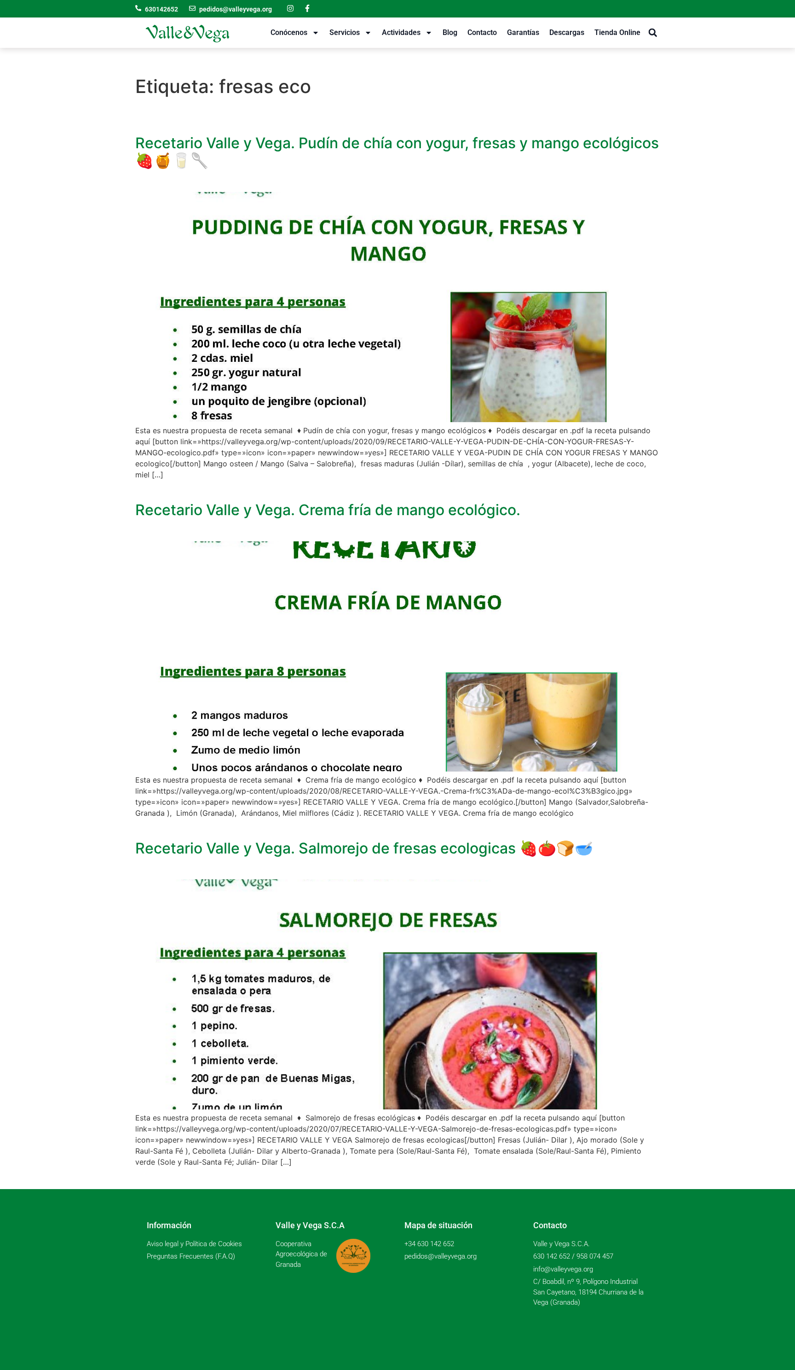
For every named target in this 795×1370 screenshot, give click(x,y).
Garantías (523, 32)
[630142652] (138, 8)
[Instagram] (290, 8)
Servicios (344, 32)
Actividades (401, 32)
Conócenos (289, 32)
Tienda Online (617, 32)
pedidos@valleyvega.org (235, 9)
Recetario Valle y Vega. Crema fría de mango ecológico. (327, 510)
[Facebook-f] (307, 8)
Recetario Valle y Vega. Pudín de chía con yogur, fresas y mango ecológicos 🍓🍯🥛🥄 (397, 151)
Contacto (482, 32)
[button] (652, 33)
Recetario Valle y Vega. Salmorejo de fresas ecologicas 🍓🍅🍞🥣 (364, 848)
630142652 (161, 9)
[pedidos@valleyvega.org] (192, 8)
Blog (450, 32)
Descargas (566, 32)
